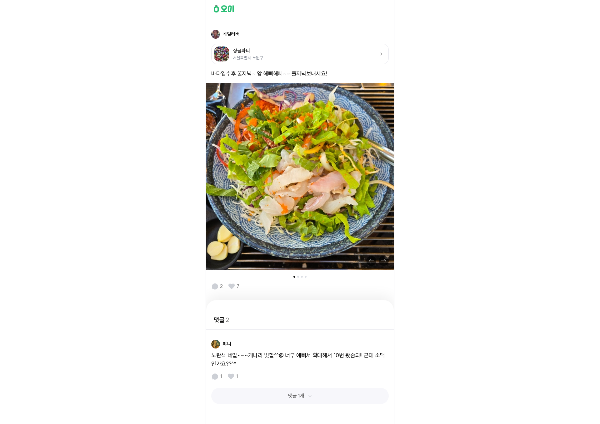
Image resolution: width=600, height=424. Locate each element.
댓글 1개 (296, 396)
